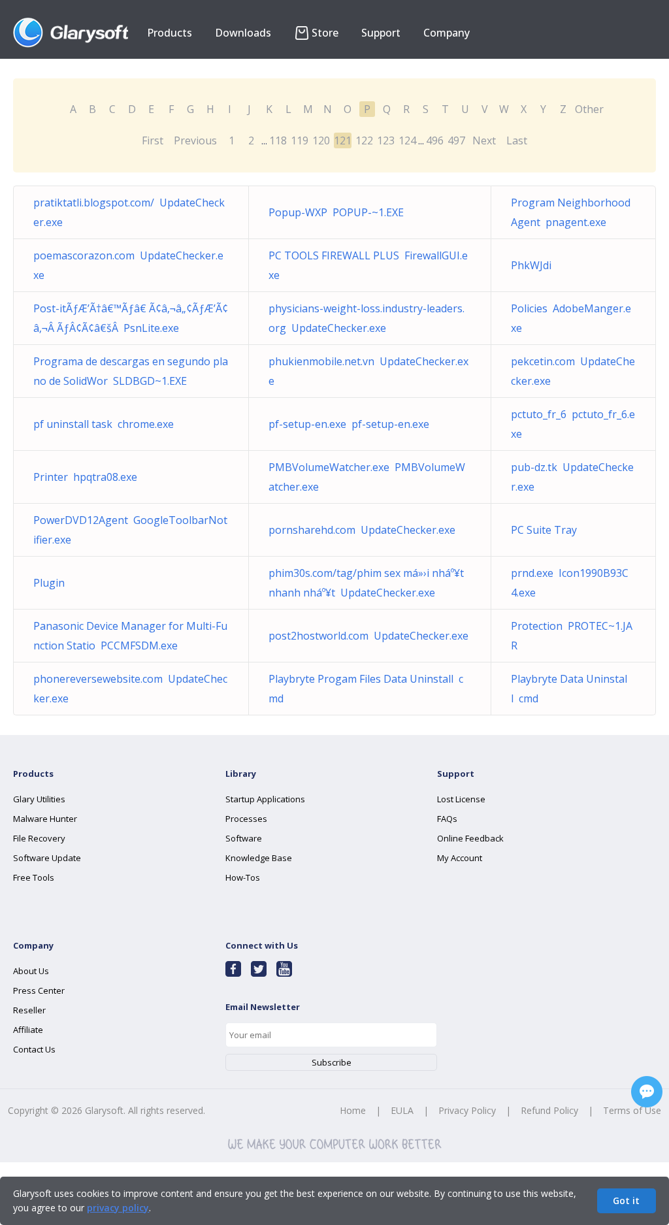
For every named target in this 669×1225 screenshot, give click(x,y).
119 (299, 140)
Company (446, 32)
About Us (31, 971)
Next (484, 140)
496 (435, 140)
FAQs (447, 819)
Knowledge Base (258, 858)
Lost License (461, 799)
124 (407, 140)
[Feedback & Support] (646, 1091)
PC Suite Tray (546, 530)
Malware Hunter (45, 819)
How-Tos (242, 877)
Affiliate (28, 1030)
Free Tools (33, 877)
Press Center (39, 990)
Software (243, 838)
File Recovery (39, 838)
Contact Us (34, 1049)
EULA (402, 1110)
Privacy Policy (467, 1110)
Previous (195, 140)
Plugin (51, 583)
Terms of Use (632, 1110)
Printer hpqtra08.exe (85, 477)
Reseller (29, 1010)
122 (364, 140)
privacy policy (118, 1207)
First (152, 140)
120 (321, 140)
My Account (459, 858)
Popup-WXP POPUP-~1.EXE (336, 212)
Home (353, 1110)
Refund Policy (549, 1110)
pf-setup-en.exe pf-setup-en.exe (349, 424)
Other (589, 109)
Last (516, 140)
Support (380, 32)
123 (386, 140)
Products (169, 32)
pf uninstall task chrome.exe (103, 424)
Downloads (243, 32)
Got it (626, 1200)
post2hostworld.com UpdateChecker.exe (368, 636)
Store (325, 32)
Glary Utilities (39, 799)
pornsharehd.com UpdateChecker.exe (362, 530)
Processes (246, 819)
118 (278, 140)
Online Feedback (470, 838)
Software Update (47, 858)
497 (456, 140)
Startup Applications (265, 799)
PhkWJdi (534, 265)
